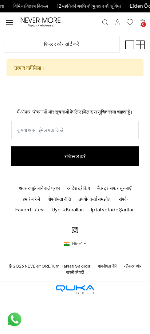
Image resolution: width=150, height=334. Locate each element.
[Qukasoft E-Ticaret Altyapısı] (75, 289)
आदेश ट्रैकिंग (78, 188)
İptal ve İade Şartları (113, 209)
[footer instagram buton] (75, 229)
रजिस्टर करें (75, 156)
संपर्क (123, 199)
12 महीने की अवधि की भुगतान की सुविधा (89, 6)
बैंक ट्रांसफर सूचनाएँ (114, 188)
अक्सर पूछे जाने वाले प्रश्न (39, 188)
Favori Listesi (29, 209)
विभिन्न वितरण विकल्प (30, 6)
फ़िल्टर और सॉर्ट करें (61, 44)
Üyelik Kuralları (68, 209)
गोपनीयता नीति (59, 199)
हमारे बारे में (31, 199)
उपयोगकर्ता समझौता (94, 199)
